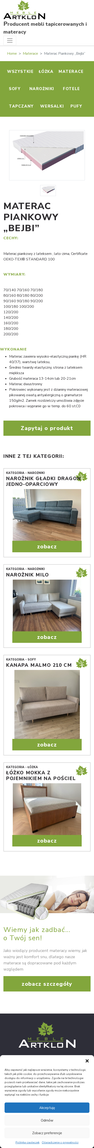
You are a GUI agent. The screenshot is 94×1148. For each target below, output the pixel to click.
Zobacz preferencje (47, 1133)
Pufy (76, 106)
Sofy (15, 88)
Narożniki (41, 88)
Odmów (47, 1120)
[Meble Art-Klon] (24, 9)
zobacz (47, 546)
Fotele (71, 88)
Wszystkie (20, 71)
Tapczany (21, 106)
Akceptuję (47, 1107)
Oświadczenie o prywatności (60, 1142)
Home (12, 53)
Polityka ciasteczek (27, 1142)
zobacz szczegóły (47, 984)
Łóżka (46, 71)
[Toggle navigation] (9, 40)
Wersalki (52, 106)
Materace (30, 53)
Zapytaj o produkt (47, 428)
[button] (87, 1061)
